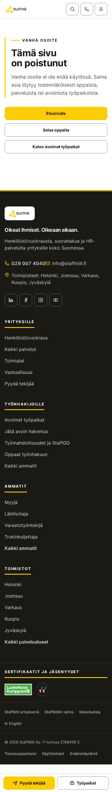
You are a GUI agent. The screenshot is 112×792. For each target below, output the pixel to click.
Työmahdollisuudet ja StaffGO (37, 443)
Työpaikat (86, 783)
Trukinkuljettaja (21, 537)
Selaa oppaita (56, 130)
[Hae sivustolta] (72, 9)
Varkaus (13, 607)
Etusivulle (55, 113)
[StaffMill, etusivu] (17, 9)
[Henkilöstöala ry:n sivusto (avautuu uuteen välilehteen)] (42, 689)
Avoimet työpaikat (25, 420)
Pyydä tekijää (19, 384)
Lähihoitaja (16, 514)
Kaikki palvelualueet (26, 642)
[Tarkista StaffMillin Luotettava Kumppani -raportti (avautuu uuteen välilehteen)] (18, 689)
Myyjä (11, 502)
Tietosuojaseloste (20, 753)
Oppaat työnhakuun (26, 454)
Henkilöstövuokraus (26, 338)
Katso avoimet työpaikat (55, 146)
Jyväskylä (15, 630)
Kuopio (12, 619)
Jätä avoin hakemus (26, 431)
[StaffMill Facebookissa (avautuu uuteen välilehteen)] (26, 300)
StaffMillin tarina (59, 712)
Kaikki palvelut (20, 349)
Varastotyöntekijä (24, 525)
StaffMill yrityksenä (22, 712)
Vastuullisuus (18, 372)
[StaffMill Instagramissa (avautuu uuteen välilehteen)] (40, 300)
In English (13, 723)
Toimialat (14, 361)
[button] (101, 9)
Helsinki (13, 584)
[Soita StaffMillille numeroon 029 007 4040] (86, 9)
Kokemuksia (89, 712)
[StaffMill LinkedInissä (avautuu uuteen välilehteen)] (11, 300)
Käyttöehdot (53, 753)
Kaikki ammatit (21, 466)
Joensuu (14, 596)
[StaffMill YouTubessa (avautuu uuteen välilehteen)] (55, 300)
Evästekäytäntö (84, 753)
